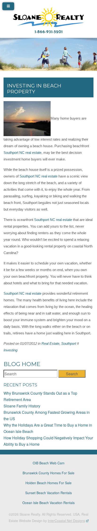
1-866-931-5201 (49, 32)
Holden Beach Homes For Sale (48, 482)
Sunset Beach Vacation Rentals (48, 492)
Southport (68, 343)
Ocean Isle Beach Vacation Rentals (48, 502)
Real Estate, (50, 343)
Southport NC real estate (22, 153)
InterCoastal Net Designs (66, 520)
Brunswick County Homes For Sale (48, 473)
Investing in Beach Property (34, 89)
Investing (10, 350)
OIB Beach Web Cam (49, 463)
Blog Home (22, 364)
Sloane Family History (22, 406)
